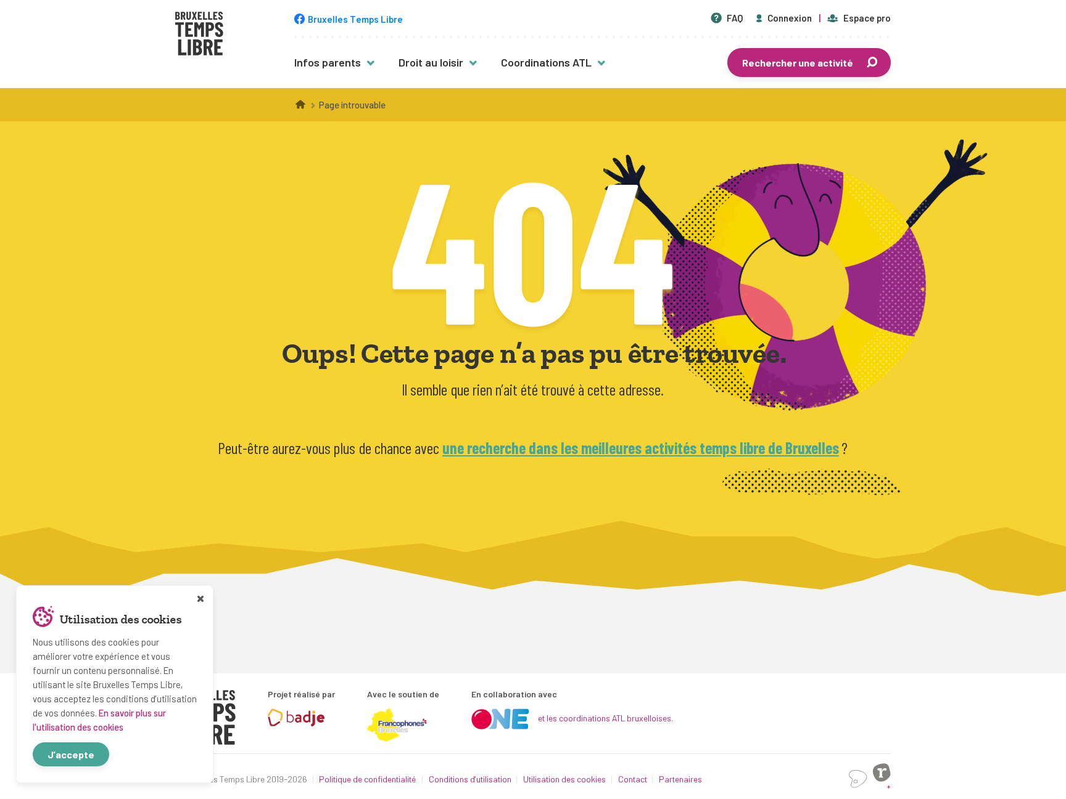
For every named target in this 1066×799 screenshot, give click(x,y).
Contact (632, 779)
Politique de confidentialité (367, 779)
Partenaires (680, 779)
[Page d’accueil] (301, 104)
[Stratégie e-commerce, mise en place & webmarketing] (858, 779)
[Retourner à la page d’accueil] (199, 35)
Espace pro (867, 17)
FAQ (735, 17)
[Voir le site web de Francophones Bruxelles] (397, 725)
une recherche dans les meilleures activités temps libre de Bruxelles (640, 447)
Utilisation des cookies (564, 779)
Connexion (789, 17)
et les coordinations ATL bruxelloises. (605, 718)
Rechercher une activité (797, 62)
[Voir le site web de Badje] (296, 717)
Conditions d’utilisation (470, 779)
